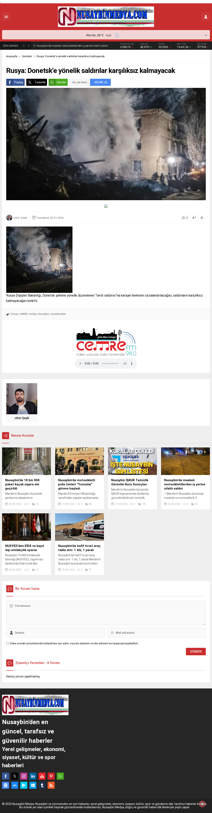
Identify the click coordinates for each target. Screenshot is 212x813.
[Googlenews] (5, 785)
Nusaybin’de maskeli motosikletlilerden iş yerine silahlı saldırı (72, 45)
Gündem (27, 56)
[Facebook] (5, 776)
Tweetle (40, 82)
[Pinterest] (51, 776)
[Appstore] (14, 785)
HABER (23, 313)
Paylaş (18, 82)
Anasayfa (11, 56)
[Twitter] (14, 776)
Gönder (61, 82)
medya (33, 313)
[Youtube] (42, 776)
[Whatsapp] (60, 776)
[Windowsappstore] (32, 785)
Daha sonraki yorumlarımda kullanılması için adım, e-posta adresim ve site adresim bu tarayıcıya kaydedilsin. (74, 643)
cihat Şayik (20, 217)
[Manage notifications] (202, 804)
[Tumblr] (42, 785)
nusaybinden (58, 313)
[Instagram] (23, 776)
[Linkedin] (32, 776)
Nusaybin (43, 313)
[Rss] (51, 785)
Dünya (14, 313)
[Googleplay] (23, 785)
